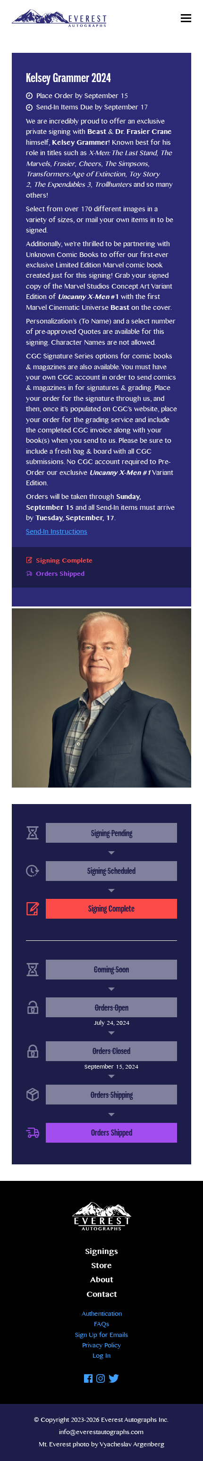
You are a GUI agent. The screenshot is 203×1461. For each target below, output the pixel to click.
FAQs (101, 1324)
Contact (101, 1294)
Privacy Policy (101, 1345)
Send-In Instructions (56, 532)
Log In (101, 1356)
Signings (101, 1251)
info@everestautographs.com (101, 1432)
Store (101, 1266)
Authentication (102, 1314)
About (101, 1280)
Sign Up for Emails (101, 1335)
